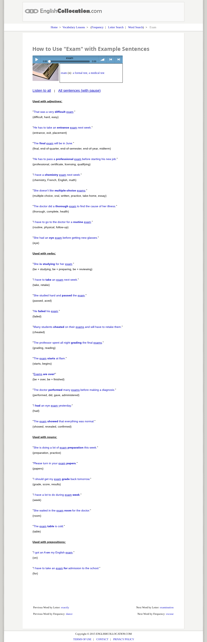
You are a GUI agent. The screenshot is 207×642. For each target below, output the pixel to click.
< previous (111, 59)
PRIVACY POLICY (123, 639)
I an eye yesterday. (53, 405)
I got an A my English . (53, 552)
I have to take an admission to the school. (66, 568)
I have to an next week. (56, 279)
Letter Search (116, 27)
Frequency (98, 27)
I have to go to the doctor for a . (63, 222)
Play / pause (36, 59)
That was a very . (54, 111)
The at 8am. (50, 358)
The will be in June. (53, 143)
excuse (170, 613)
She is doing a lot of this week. (65, 447)
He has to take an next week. (63, 127)
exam (64, 72)
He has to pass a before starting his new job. (75, 159)
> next (119, 59)
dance (69, 613)
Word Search (135, 27)
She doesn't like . (60, 190)
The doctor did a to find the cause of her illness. (75, 206)
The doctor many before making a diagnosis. (74, 389)
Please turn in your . (55, 463)
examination (167, 607)
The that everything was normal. (64, 421)
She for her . (53, 264)
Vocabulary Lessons (73, 27)
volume (103, 59)
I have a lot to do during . (57, 494)
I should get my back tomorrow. (62, 479)
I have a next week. (57, 174)
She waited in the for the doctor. (62, 510)
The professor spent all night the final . (68, 342)
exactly (65, 607)
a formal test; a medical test (88, 72)
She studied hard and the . (60, 295)
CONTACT (102, 639)
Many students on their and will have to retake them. (78, 326)
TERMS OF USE (82, 639)
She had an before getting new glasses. (66, 237)
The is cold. (49, 526)
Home (54, 27)
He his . (46, 311)
